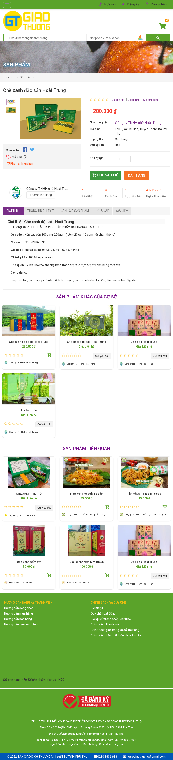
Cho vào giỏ (107, 175)
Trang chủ (9, 77)
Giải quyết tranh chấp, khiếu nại (111, 619)
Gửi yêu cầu (102, 356)
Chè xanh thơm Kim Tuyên (86, 561)
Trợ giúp (110, 4)
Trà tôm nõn (29, 410)
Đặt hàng (136, 175)
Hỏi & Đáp (102, 210)
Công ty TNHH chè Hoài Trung (138, 123)
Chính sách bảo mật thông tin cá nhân (116, 635)
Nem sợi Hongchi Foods (86, 493)
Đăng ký (133, 4)
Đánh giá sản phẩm (75, 210)
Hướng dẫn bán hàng (18, 619)
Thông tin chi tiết (40, 210)
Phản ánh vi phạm (22, 163)
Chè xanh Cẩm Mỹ (29, 561)
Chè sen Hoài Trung (144, 341)
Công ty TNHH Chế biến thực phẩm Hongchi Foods (90, 514)
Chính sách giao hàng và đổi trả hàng (115, 630)
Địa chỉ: (95, 129)
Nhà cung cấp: (99, 122)
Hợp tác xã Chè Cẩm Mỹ (20, 583)
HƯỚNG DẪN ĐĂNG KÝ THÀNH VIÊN (28, 602)
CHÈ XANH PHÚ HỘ (29, 493)
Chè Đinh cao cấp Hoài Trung (29, 341)
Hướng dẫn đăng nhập (19, 608)
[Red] (11, 101)
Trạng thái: (97, 139)
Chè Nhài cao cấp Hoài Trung (86, 341)
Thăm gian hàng (41, 195)
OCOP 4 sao (27, 77)
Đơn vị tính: (97, 145)
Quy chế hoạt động (103, 613)
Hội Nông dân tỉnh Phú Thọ (22, 515)
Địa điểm (122, 210)
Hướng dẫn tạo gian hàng (21, 624)
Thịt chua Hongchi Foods (144, 493)
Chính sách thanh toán (105, 624)
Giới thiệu (13, 210)
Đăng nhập (159, 4)
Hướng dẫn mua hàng (18, 613)
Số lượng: (96, 158)
